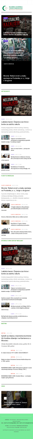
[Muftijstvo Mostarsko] (16, 8)
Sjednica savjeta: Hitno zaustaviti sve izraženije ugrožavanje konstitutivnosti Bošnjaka (14, 299)
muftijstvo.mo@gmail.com (11, 423)
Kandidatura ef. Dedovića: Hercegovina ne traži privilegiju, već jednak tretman (15, 168)
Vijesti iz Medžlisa (9, 64)
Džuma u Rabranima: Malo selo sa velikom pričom (14, 217)
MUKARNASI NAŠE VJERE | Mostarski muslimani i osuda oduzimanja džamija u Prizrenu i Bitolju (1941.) (16, 368)
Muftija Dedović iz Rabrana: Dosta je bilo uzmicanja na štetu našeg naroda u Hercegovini (16, 158)
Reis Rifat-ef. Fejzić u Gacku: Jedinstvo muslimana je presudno (20, 224)
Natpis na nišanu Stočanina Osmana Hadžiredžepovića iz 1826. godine (16, 360)
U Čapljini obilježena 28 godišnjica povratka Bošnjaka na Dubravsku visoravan (15, 208)
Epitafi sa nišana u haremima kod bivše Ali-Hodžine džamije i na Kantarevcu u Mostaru (16, 338)
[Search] (29, 2)
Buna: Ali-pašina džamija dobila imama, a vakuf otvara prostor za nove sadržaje (16, 233)
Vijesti (5, 18)
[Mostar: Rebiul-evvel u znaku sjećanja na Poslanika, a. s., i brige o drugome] (16, 72)
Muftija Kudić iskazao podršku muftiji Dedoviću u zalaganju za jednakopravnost (14, 317)
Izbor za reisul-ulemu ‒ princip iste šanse (20, 149)
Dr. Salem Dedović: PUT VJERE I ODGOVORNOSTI (14, 353)
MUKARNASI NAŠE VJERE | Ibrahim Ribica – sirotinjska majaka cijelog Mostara (16, 377)
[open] (3, 2)
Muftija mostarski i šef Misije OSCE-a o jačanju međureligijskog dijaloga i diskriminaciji (16, 308)
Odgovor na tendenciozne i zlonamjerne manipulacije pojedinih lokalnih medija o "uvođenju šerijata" (13, 54)
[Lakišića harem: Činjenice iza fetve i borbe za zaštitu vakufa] (16, 26)
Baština (3, 333)
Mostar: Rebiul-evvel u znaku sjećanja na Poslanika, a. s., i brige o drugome (16, 78)
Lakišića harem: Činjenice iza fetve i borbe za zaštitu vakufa (15, 33)
